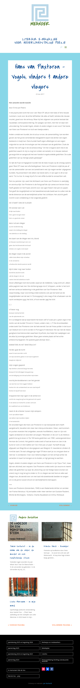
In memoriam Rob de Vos (16, 670)
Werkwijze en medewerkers (51, 642)
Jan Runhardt (47, 683)
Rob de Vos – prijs (14, 676)
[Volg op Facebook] (51, 669)
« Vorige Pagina (16, 625)
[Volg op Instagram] (43, 669)
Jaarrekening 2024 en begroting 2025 (20, 654)
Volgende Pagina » (62, 625)
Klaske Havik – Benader (56, 546)
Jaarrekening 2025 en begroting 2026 (20, 642)
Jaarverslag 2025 (13, 648)
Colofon (44, 654)
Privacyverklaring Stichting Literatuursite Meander (55, 660)
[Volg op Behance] (47, 669)
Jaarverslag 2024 (13, 660)
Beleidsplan (45, 648)
